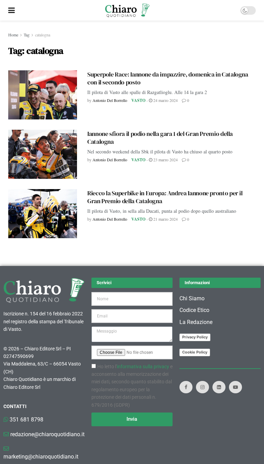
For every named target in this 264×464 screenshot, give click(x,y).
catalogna (42, 34)
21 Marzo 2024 (165, 219)
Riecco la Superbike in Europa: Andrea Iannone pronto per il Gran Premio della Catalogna (165, 197)
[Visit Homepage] (127, 10)
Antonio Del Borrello (109, 100)
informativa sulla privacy (143, 366)
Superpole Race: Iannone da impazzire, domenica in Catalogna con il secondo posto (167, 78)
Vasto (138, 100)
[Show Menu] (11, 10)
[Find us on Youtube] (235, 387)
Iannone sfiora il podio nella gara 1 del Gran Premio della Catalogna (160, 137)
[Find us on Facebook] (185, 387)
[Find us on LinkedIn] (219, 387)
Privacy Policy (195, 337)
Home (13, 34)
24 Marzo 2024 (165, 100)
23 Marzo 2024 (165, 159)
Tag (27, 34)
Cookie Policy (194, 352)
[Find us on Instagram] (202, 387)
